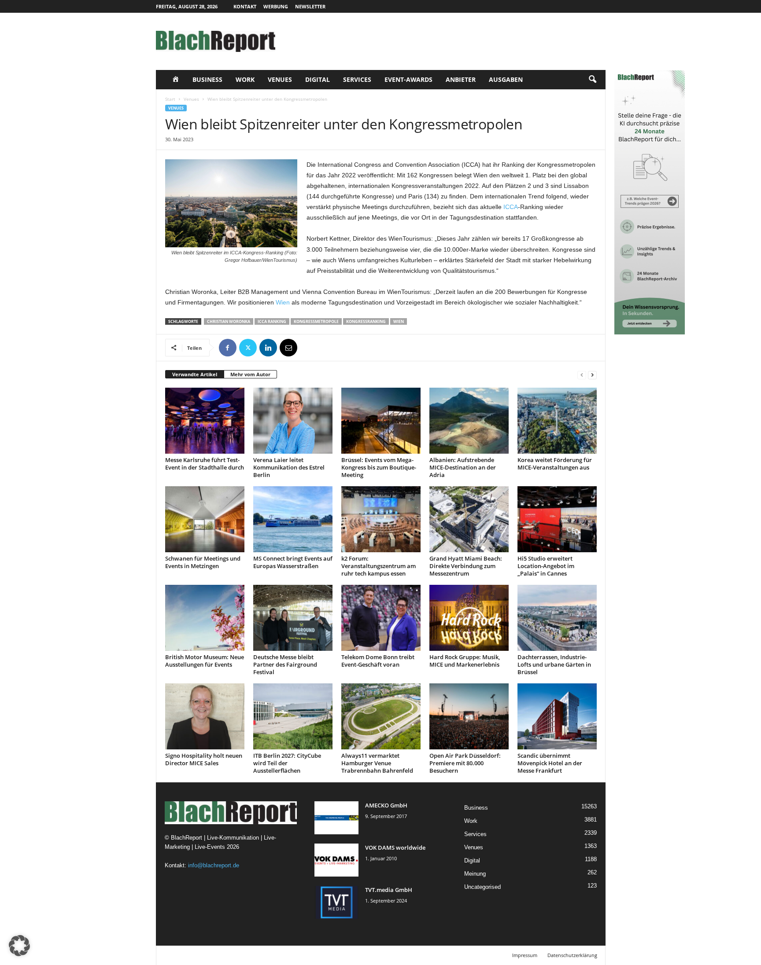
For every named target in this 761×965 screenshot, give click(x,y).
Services (357, 79)
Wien (283, 302)
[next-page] (592, 374)
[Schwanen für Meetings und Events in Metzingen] (204, 519)
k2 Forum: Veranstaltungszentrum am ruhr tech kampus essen (378, 565)
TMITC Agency (239, 955)
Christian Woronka (228, 321)
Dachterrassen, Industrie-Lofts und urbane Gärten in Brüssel (554, 664)
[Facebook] (227, 347)
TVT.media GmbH (388, 890)
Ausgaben (506, 79)
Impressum (524, 955)
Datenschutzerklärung (572, 955)
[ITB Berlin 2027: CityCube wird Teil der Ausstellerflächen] (292, 716)
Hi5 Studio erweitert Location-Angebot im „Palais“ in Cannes (545, 565)
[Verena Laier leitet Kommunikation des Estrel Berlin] (292, 421)
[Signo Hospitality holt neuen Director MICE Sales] (204, 716)
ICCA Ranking (272, 321)
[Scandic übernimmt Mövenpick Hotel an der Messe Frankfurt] (557, 716)
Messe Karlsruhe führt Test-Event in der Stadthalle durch (204, 463)
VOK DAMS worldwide (395, 847)
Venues (280, 79)
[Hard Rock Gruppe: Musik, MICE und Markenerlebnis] (469, 618)
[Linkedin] (268, 347)
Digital (317, 79)
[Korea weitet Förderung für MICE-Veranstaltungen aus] (557, 421)
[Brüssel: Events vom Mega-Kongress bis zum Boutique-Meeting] (381, 421)
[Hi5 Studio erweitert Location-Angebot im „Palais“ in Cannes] (557, 519)
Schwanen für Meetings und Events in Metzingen (202, 562)
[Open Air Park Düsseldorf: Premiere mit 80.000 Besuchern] (469, 716)
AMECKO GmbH (386, 805)
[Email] (288, 347)
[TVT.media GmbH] (336, 902)
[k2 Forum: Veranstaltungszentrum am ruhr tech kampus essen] (381, 519)
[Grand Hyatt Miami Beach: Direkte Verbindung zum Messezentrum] (469, 519)
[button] (592, 79)
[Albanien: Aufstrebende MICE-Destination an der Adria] (469, 421)
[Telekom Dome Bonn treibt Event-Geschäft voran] (381, 618)
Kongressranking (366, 321)
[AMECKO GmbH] (336, 817)
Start (170, 99)
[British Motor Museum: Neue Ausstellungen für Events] (204, 618)
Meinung (475, 873)
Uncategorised (482, 887)
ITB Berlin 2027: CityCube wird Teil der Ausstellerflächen (287, 763)
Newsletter (310, 6)
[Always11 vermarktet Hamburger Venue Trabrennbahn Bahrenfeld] (381, 716)
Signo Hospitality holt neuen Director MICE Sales (203, 759)
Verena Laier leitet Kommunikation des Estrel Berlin (289, 467)
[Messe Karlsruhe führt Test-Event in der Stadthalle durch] (204, 421)
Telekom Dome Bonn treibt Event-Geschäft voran (377, 660)
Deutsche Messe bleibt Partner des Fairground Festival (285, 664)
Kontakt (244, 6)
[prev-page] (581, 374)
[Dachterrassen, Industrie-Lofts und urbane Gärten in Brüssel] (557, 618)
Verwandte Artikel (194, 374)
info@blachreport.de (213, 865)
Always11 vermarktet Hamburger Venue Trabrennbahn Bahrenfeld (377, 763)
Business (207, 79)
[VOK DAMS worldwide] (336, 860)
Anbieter (461, 79)
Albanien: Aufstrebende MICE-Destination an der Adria (462, 467)
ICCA (510, 206)
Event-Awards (408, 79)
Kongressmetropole (316, 321)
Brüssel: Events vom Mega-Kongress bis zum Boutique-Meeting (378, 467)
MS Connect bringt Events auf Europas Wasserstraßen (292, 562)
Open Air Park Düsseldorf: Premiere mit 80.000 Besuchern (465, 763)
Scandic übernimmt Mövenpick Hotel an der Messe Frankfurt (549, 763)
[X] (248, 347)
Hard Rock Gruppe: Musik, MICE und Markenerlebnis (464, 660)
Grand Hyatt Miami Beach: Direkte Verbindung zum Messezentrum (465, 565)
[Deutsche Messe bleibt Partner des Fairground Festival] (292, 618)
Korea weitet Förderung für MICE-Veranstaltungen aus (554, 463)
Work (245, 79)
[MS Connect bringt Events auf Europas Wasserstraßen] (292, 519)
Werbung (275, 6)
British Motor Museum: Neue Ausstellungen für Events (204, 660)
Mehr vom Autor (250, 374)
